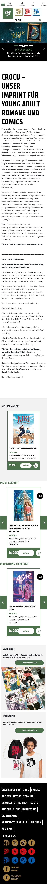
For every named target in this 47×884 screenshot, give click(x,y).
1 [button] (16, 45)
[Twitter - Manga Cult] (15, 851)
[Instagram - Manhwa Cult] (23, 860)
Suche (34, 803)
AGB (18, 809)
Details (26, 465)
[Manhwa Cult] (6, 860)
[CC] (6, 842)
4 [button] (31, 45)
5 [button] (23, 46)
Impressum (29, 809)
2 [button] (21, 45)
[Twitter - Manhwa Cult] (15, 860)
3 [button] (26, 45)
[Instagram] (23, 842)
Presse (17, 796)
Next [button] (44, 48)
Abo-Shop (7, 828)
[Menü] (3, 4)
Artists (6, 796)
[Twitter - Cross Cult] (15, 842)
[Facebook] (31, 842)
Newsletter (9, 803)
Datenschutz (9, 815)
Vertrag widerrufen (15, 822)
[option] (23, 43)
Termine (28, 796)
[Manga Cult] (6, 851)
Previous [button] (2, 48)
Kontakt (23, 803)
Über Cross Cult (11, 790)
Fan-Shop (35, 822)
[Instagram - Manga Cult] (23, 851)
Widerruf (8, 809)
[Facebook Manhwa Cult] (31, 860)
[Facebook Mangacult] (31, 851)
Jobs (26, 790)
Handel (35, 790)
